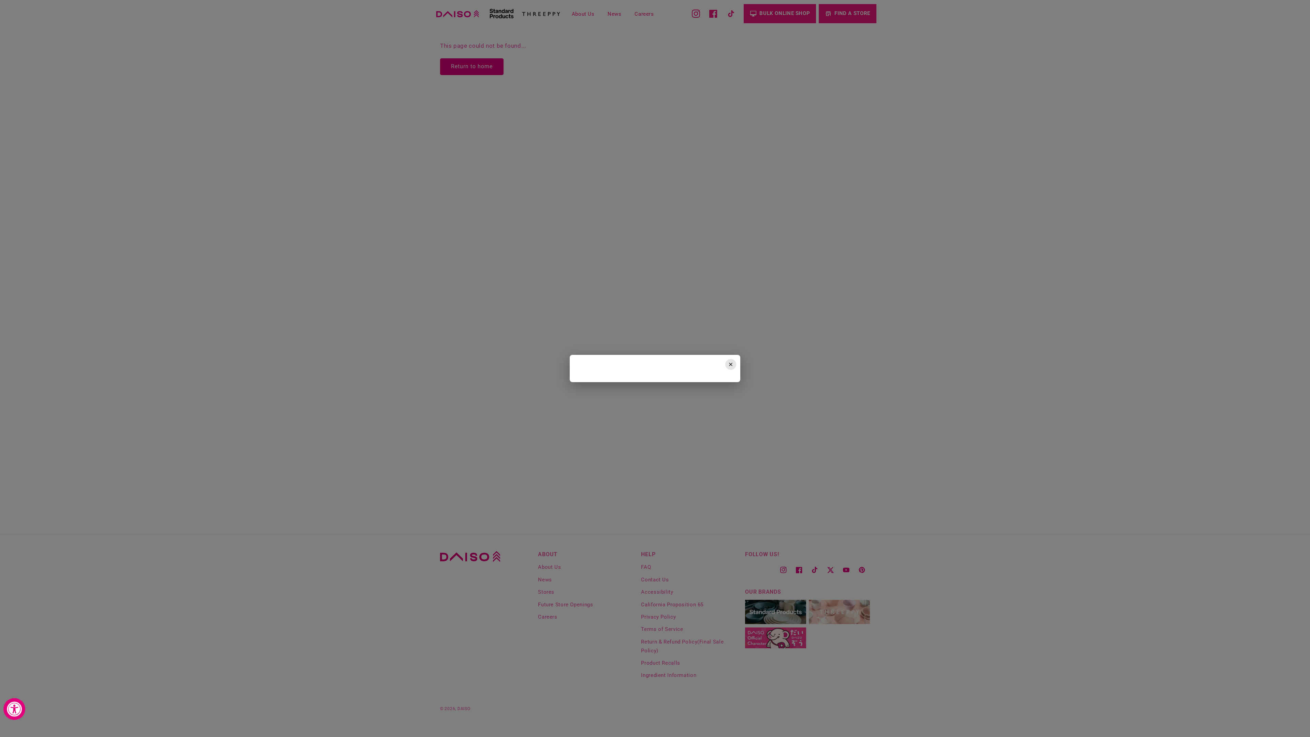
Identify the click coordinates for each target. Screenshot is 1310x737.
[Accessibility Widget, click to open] (14, 709)
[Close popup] (730, 364)
